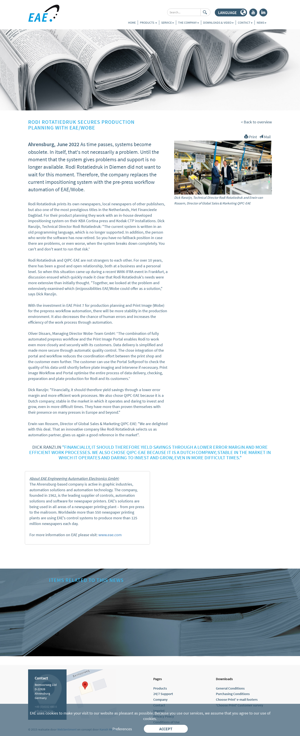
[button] (231, 12)
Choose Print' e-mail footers (237, 699)
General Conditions (230, 688)
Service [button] (166, 23)
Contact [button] (244, 23)
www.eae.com (110, 534)
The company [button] (187, 23)
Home (132, 23)
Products (147, 23)
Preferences (122, 728)
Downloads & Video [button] (217, 23)
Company (160, 699)
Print (252, 136)
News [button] (260, 23)
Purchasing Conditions (233, 694)
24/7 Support (163, 694)
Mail (267, 136)
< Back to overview (256, 121)
